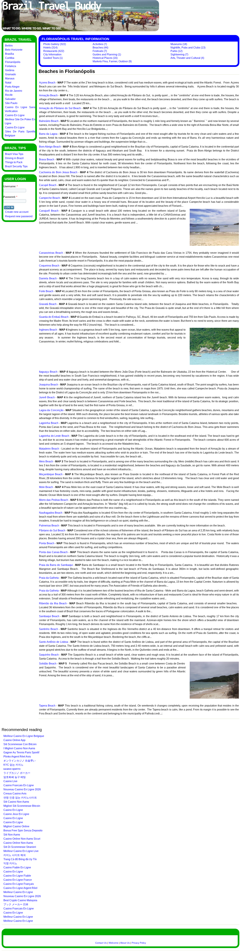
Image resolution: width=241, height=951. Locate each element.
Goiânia (9, 70)
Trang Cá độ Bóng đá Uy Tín (20, 859)
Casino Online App (14, 740)
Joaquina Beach (48, 384)
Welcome (113, 942)
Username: (10, 186)
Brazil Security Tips (16, 166)
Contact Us (101, 942)
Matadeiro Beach (49, 448)
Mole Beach (46, 487)
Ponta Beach (46, 543)
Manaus (9, 78)
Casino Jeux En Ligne (16, 814)
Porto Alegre (12, 86)
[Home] (80, 30)
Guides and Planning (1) (107, 54)
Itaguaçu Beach (48, 371)
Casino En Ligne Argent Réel (20, 888)
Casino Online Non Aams (18, 842)
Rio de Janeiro (13, 90)
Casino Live (10, 781)
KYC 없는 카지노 (13, 764)
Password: (10, 197)
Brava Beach (46, 159)
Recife (9, 94)
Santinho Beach (48, 629)
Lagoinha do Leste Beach (54, 435)
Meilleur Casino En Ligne (18, 892)
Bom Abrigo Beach (50, 146)
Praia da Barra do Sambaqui (56, 565)
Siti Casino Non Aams (16, 801)
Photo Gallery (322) (54, 44)
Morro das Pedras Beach (53, 500)
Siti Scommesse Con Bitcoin (20, 744)
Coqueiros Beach (49, 265)
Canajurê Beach (49, 210)
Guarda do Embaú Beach (54, 316)
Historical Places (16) (105, 58)
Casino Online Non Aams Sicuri (21, 838)
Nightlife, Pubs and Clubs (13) (188, 47)
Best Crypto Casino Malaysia (20, 900)
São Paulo (11, 103)
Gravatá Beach (48, 304)
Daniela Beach (48, 278)
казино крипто (11, 768)
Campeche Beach (49, 198)
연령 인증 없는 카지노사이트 (20, 797)
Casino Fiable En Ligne (17, 867)
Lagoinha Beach (48, 423)
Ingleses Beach (48, 329)
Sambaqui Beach (49, 616)
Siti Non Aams (11, 834)
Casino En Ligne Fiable (17, 875)
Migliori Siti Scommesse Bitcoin (21, 805)
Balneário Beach (49, 121)
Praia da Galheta (49, 577)
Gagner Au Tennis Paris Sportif (21, 752)
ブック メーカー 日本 (15, 904)
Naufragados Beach (50, 512)
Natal (8, 82)
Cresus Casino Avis (14, 793)
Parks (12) (176, 51)
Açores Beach (47, 82)
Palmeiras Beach (49, 525)
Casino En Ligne (15, 115)
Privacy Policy (139, 942)
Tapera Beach (47, 705)
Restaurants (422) (53, 51)
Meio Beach (46, 461)
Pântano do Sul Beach (52, 530)
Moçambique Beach (50, 474)
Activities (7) (100, 44)
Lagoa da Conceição (51, 410)
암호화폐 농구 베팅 (14, 777)
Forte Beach (46, 291)
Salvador (10, 99)
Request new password (18, 216)
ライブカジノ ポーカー (16, 773)
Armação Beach (48, 95)
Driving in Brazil (14, 158)
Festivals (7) (100, 51)
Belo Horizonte (13, 49)
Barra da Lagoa (48, 133)
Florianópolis (12, 62)
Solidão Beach (47, 663)
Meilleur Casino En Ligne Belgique (23, 736)
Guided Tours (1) (53, 58)
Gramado (10, 74)
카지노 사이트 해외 (14, 855)
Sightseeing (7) (179, 54)
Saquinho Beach (49, 654)
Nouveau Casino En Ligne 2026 (22, 789)
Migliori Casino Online (16, 826)
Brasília (9, 53)
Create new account (16, 211)
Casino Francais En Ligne (18, 785)
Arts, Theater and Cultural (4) (187, 58)
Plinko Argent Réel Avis (17, 756)
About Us (125, 942)
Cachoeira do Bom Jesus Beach (58, 172)
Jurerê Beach (47, 397)
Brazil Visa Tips (14, 154)
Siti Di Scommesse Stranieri (19, 847)
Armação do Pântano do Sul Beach (60, 108)
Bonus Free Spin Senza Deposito (22, 830)
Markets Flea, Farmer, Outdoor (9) (112, 61)
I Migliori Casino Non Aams (19, 748)
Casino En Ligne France (17, 879)
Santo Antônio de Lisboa (53, 641)
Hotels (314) (50, 47)
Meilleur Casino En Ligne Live (21, 851)
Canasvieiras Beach (51, 252)
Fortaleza (10, 66)
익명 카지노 (10, 863)
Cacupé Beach (47, 185)
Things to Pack (13, 162)
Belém (9, 45)
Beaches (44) (100, 47)
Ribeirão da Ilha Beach (53, 603)
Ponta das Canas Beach (53, 552)
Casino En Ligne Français (18, 883)
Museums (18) (179, 44)
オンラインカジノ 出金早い (19, 760)
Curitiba (9, 58)
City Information (52, 54)
